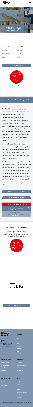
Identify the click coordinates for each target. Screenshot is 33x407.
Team (18, 343)
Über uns (19, 338)
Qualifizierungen (5, 385)
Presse (18, 384)
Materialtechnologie (5, 362)
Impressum (19, 397)
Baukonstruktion (5, 365)
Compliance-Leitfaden (22, 394)
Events (18, 351)
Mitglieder (19, 346)
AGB (18, 387)
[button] (30, 3)
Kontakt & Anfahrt (21, 382)
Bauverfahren (4, 368)
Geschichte (19, 353)
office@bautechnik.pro (6, 346)
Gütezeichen (4, 382)
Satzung (19, 389)
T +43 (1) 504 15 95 (5, 344)
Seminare (19, 348)
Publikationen (20, 362)
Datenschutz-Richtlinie (22, 392)
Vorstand (19, 341)
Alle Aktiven (3, 370)
